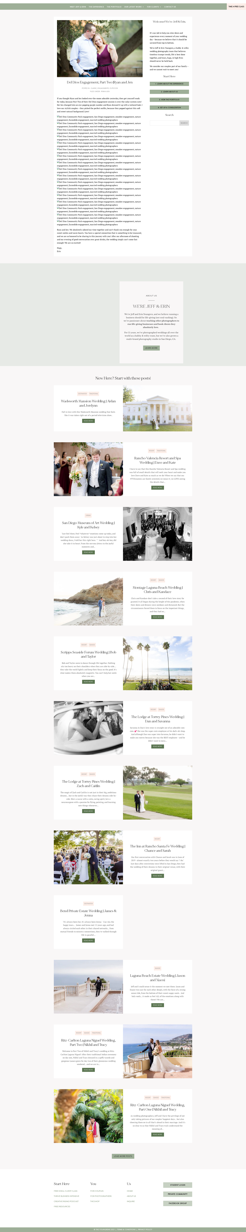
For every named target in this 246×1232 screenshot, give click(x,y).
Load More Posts (123, 1156)
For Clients (153, 7)
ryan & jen (105, 91)
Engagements (103, 88)
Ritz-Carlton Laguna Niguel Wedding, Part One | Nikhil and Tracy (157, 1107)
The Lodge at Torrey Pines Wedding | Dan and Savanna (157, 719)
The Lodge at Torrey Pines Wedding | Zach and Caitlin (88, 784)
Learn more (151, 348)
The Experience (96, 7)
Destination (82, 394)
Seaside (161, 580)
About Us (131, 1196)
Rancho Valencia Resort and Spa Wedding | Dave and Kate (157, 460)
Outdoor (114, 88)
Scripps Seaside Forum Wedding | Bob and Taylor (88, 654)
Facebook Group (178, 1203)
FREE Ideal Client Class (65, 1191)
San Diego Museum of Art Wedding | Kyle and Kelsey (88, 525)
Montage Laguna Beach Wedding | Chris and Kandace (158, 590)
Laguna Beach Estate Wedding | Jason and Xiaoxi (157, 978)
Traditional (93, 394)
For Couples (97, 1191)
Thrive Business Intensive (66, 1196)
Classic (94, 88)
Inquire (131, 1201)
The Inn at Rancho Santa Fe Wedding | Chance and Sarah (157, 848)
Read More (88, 421)
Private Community (177, 1194)
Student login (177, 1185)
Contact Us (170, 7)
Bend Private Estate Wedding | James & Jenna (88, 913)
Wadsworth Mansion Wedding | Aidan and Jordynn (88, 403)
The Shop (94, 1201)
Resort (151, 451)
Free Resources (62, 1206)
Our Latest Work (133, 7)
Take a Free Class (236, 6)
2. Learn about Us (169, 92)
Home (130, 1191)
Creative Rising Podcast (66, 1201)
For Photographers (101, 1196)
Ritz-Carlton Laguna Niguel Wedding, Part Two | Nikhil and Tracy (88, 1042)
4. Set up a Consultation (169, 107)
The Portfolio (114, 7)
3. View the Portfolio (169, 100)
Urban (88, 515)
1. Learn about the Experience (169, 84)
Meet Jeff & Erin (78, 7)
